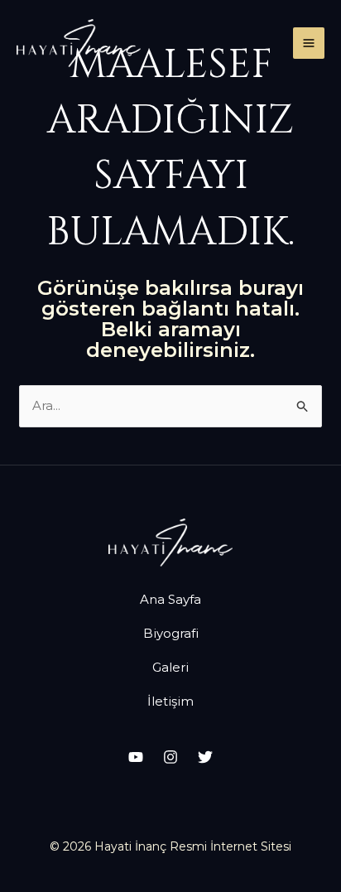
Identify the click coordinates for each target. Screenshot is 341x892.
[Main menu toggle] (309, 43)
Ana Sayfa (170, 599)
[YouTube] (135, 757)
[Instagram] (170, 757)
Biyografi (171, 633)
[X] (205, 757)
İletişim (170, 701)
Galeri (170, 667)
